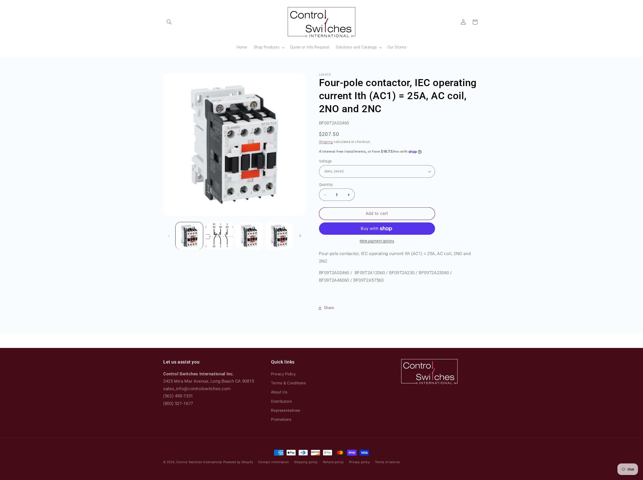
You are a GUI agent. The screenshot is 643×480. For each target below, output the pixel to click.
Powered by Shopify (238, 462)
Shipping (326, 142)
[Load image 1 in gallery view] (189, 236)
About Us (279, 392)
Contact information (273, 462)
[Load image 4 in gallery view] (279, 236)
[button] (169, 22)
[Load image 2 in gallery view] (219, 236)
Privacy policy (359, 462)
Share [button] (329, 308)
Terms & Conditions (288, 383)
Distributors (281, 401)
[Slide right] (300, 235)
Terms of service (387, 462)
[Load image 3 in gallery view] (249, 236)
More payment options (377, 241)
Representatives (285, 410)
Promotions (281, 419)
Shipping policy (306, 462)
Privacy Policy (283, 374)
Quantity (326, 185)
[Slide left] (168, 235)
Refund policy (333, 462)
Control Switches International (199, 462)
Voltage (325, 161)
